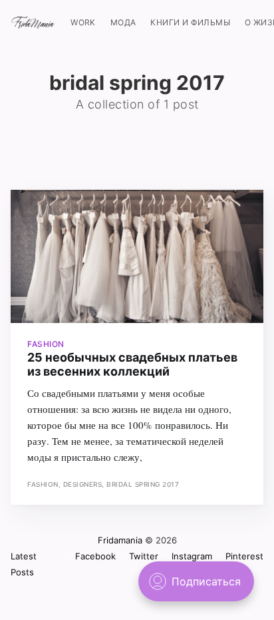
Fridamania (120, 540)
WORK (83, 22)
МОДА (123, 22)
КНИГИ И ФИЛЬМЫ (190, 22)
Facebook (95, 556)
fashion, (45, 484)
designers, (85, 484)
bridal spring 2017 (142, 484)
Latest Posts (24, 564)
